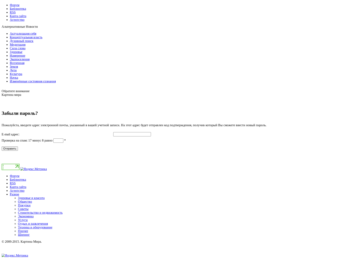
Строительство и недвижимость (40, 212)
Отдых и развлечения (33, 223)
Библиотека (18, 179)
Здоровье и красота (31, 198)
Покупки (24, 205)
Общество (25, 201)
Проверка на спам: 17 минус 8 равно (27, 140)
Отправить (9, 148)
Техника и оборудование (35, 227)
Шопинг (24, 234)
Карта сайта (18, 187)
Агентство (17, 190)
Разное (14, 194)
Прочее (23, 231)
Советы (23, 209)
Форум (14, 176)
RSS (13, 183)
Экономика (26, 216)
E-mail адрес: (10, 134)
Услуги (23, 220)
